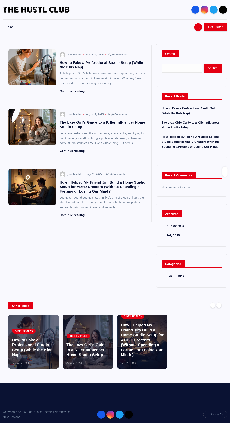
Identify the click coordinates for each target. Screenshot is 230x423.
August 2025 (175, 225)
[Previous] (212, 305)
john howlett (75, 54)
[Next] (219, 305)
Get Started (215, 27)
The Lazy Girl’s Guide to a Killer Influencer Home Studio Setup (86, 350)
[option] (33, 342)
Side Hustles (175, 276)
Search (170, 54)
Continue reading (73, 91)
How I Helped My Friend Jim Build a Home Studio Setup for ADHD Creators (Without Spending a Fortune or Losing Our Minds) (102, 186)
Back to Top (216, 414)
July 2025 (173, 235)
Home (9, 27)
